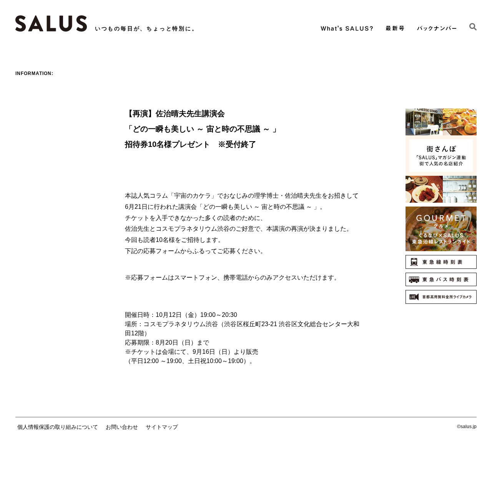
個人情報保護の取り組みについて (57, 427)
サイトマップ (162, 427)
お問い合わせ (122, 427)
